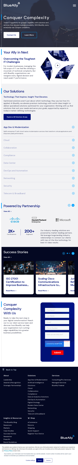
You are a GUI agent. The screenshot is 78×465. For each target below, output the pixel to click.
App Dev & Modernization (16, 127)
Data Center (10, 163)
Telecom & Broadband (14, 193)
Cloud (6, 140)
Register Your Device (36, 434)
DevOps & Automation (36, 400)
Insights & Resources (13, 418)
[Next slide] (73, 205)
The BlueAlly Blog (10, 422)
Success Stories (10, 434)
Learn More (29, 35)
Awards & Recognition (12, 383)
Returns (31, 425)
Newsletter (8, 436)
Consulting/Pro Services (61, 380)
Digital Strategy (34, 402)
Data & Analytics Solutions (38, 397)
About (6, 375)
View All (7, 211)
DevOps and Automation (16, 170)
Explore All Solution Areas (17, 117)
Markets (7, 428)
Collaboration (10, 147)
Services (55, 375)
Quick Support (33, 431)
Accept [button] (40, 460)
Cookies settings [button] (30, 460)
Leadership (8, 380)
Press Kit (7, 439)
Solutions (32, 375)
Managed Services (59, 383)
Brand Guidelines (10, 442)
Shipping (31, 428)
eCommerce (32, 422)
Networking (9, 178)
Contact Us (11, 35)
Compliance (9, 155)
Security (8, 185)
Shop (32, 418)
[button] (67, 253)
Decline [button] (48, 460)
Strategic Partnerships (12, 385)
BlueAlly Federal (58, 385)
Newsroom (8, 425)
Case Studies (9, 431)
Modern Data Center (36, 405)
